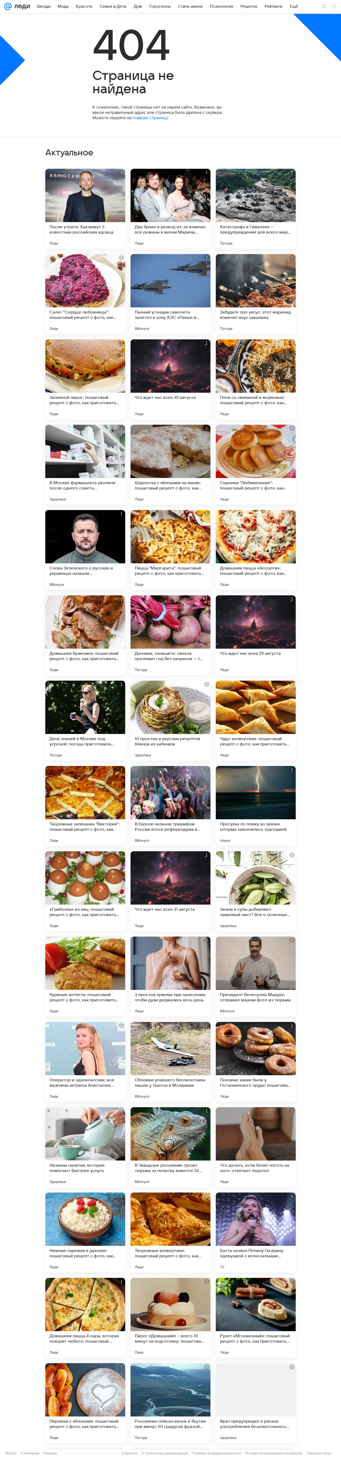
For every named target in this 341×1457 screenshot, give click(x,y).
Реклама (50, 1453)
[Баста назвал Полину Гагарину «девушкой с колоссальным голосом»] (256, 1233)
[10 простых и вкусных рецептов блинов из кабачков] (170, 721)
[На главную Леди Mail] (21, 6)
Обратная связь (319, 1453)
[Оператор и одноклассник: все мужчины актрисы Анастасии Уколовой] (85, 1062)
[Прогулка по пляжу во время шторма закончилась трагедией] (256, 806)
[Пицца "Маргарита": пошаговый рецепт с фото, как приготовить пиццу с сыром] (170, 550)
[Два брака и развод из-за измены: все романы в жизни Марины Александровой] (170, 209)
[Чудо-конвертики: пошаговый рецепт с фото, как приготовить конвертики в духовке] (256, 721)
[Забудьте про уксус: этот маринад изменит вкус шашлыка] (256, 294)
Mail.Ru (11, 1453)
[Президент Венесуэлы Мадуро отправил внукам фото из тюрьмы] (256, 977)
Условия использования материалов (273, 1453)
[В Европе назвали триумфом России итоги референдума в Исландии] (170, 806)
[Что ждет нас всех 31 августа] (170, 891)
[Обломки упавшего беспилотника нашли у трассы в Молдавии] (170, 1062)
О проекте (129, 1453)
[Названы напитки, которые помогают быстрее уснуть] (85, 1147)
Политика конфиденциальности (216, 1453)
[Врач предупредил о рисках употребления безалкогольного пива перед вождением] (256, 1403)
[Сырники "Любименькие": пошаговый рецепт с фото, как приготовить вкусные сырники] (256, 465)
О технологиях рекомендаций (164, 1453)
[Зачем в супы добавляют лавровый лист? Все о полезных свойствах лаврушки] (256, 891)
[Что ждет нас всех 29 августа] (256, 635)
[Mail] (8, 6)
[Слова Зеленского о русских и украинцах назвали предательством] (85, 550)
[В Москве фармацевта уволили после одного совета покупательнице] (85, 465)
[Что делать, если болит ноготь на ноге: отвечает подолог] (256, 1147)
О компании (30, 1453)
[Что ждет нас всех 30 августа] (170, 379)
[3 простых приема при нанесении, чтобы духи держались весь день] (170, 977)
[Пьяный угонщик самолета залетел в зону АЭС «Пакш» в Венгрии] (170, 294)
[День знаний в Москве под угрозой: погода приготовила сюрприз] (85, 721)
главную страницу (150, 117)
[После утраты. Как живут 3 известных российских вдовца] (85, 209)
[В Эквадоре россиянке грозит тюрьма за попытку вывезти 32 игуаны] (170, 1147)
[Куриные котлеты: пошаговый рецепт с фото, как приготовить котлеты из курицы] (85, 977)
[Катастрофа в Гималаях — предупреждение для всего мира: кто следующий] (256, 209)
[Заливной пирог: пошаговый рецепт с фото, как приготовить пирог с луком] (85, 379)
